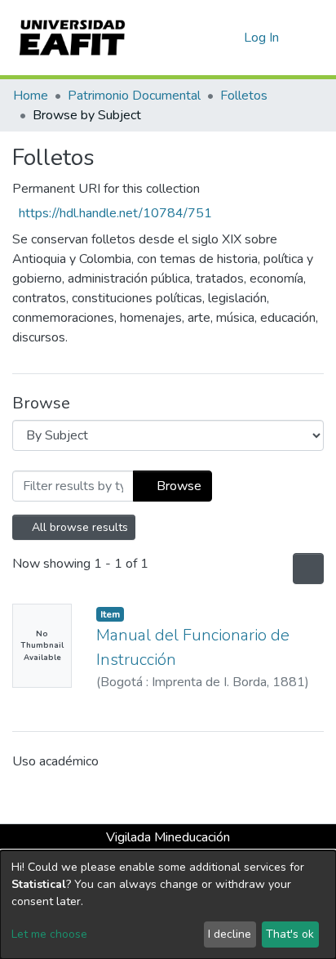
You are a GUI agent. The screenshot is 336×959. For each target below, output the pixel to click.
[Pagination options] (307, 568)
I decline (229, 934)
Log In (262, 38)
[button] (229, 37)
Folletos (243, 96)
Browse (177, 486)
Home (30, 96)
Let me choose (49, 934)
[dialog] (168, 904)
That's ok (290, 934)
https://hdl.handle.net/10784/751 (115, 213)
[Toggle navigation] (313, 37)
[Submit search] (205, 37)
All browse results (79, 527)
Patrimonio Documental (134, 96)
